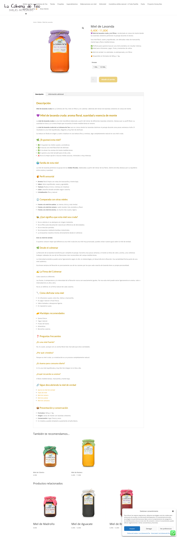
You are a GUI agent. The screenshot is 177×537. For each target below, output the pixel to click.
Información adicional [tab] (56, 94)
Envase (94, 62)
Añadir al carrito (108, 79)
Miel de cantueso (44, 401)
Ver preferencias (166, 529)
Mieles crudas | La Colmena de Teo (35, 4)
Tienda (52, 4)
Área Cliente (44, 9)
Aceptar (132, 529)
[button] (173, 511)
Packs (143, 4)
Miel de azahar (43, 398)
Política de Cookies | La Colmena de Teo (138, 533)
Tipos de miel (42, 393)
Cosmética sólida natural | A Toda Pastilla (123, 4)
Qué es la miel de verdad (46, 390)
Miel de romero (43, 395)
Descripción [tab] (39, 94)
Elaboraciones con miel (88, 4)
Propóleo (60, 4)
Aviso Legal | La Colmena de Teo (160, 533)
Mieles (39, 22)
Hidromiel (102, 4)
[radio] (95, 67)
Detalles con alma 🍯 (30, 9)
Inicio (34, 22)
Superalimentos (72, 4)
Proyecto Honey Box (155, 4)
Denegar (149, 529)
